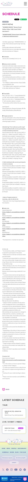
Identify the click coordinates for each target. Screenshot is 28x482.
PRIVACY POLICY (15, 477)
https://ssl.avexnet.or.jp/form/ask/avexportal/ (13, 361)
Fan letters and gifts (21, 457)
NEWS (8, 448)
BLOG (17, 452)
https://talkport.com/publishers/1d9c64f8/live (13, 213)
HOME (3, 448)
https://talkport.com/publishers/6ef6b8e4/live (13, 218)
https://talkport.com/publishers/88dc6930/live (13, 235)
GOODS (12, 452)
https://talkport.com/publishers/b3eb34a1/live (13, 224)
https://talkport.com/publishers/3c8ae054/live (13, 229)
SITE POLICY (20, 477)
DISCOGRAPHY (22, 448)
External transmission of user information (15, 480)
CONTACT (14, 462)
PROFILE (13, 448)
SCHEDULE (5, 452)
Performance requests (7, 457)
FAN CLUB (23, 452)
